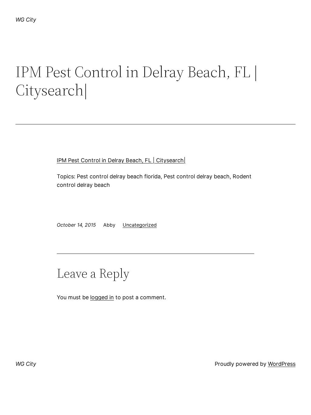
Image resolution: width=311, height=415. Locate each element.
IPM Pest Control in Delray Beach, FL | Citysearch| (121, 160)
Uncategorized (140, 225)
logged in (102, 297)
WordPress (282, 364)
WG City (25, 19)
